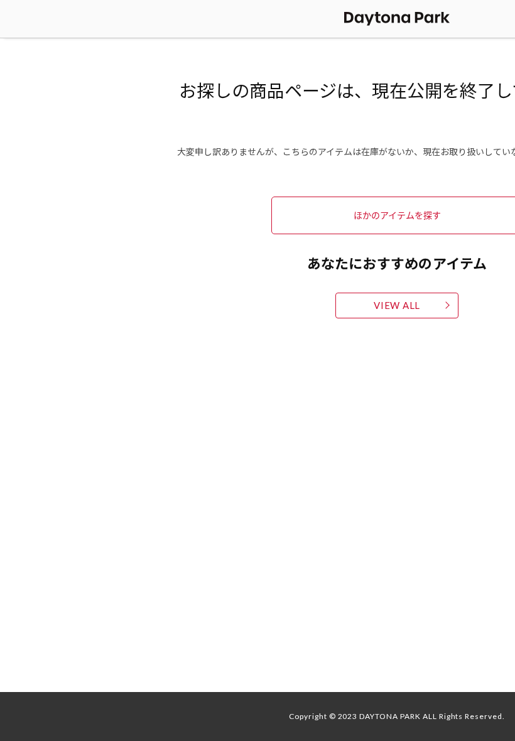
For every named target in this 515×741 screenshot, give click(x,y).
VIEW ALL (397, 305)
